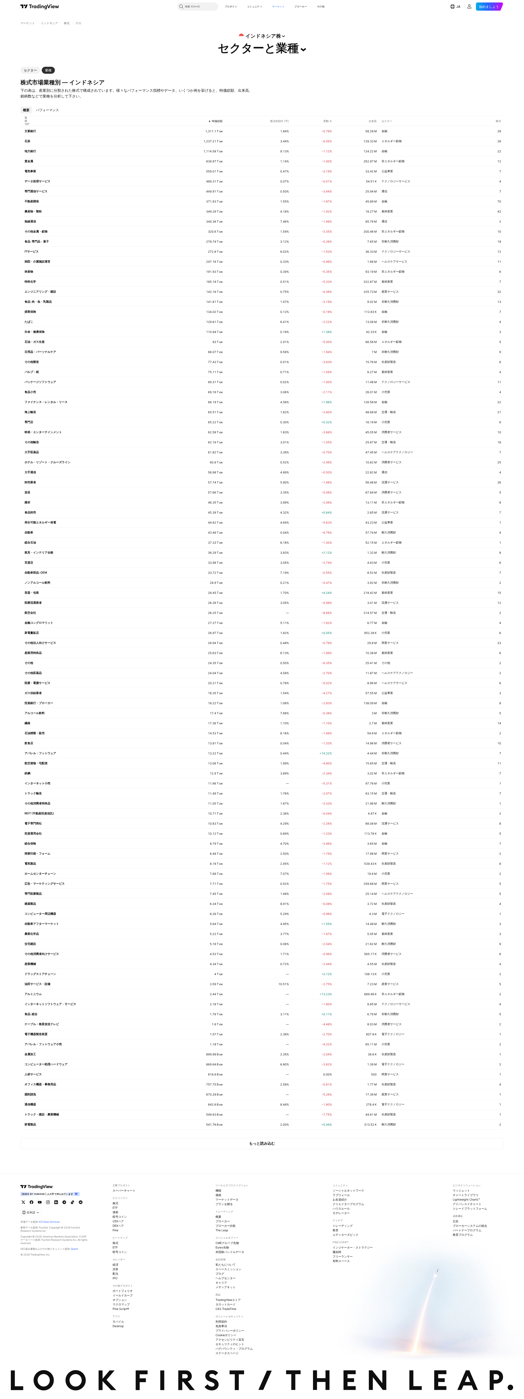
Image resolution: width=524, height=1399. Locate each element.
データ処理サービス (37, 181)
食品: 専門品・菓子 (37, 241)
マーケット (278, 6)
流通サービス (390, 482)
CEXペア (118, 1221)
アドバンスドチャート (467, 1204)
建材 (27, 502)
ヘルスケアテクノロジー (397, 452)
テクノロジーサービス (396, 181)
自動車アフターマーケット (42, 923)
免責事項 (221, 1326)
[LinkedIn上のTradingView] (56, 1202)
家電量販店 (32, 632)
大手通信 (30, 472)
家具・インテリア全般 (39, 552)
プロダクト (231, 6)
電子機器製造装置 (36, 1034)
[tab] (30, 70)
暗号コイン (120, 1216)
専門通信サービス (36, 191)
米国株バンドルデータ (230, 1252)
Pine (115, 1230)
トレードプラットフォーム (470, 1208)
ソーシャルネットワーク (348, 1190)
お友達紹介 (340, 1199)
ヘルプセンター (226, 1278)
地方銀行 (30, 151)
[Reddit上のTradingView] (81, 1202)
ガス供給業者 (33, 693)
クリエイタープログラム (348, 1204)
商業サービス (390, 642)
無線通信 (30, 221)
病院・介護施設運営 (37, 261)
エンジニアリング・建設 (40, 291)
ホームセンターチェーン (40, 873)
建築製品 (30, 903)
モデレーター (341, 1213)
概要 (218, 1216)
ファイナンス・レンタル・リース (46, 402)
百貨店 (29, 562)
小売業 (386, 392)
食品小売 (30, 392)
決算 (115, 1269)
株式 (115, 1203)
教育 (335, 1230)
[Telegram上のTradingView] (64, 1202)
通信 (384, 191)
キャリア (221, 1282)
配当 (115, 1273)
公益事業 (387, 171)
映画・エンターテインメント (43, 432)
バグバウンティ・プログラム (234, 1348)
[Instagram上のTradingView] (48, 1202)
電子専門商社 (33, 823)
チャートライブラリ (466, 1195)
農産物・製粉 (33, 211)
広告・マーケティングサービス (45, 883)
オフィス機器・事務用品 (40, 1084)
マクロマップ (121, 1304)
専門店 (29, 422)
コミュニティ (254, 6)
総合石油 (30, 542)
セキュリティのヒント (230, 1344)
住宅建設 (30, 943)
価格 (218, 1195)
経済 (115, 1264)
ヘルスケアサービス (394, 261)
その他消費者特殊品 (37, 803)
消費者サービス (392, 432)
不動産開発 (32, 201)
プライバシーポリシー (230, 1330)
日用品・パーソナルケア (40, 351)
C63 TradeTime (226, 1309)
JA (458, 7)
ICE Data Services (49, 1221)
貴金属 (29, 161)
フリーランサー (343, 1256)
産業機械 (30, 963)
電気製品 (30, 863)
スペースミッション (228, 1269)
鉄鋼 (27, 773)
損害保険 (30, 311)
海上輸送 (30, 412)
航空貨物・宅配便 (36, 763)
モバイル (118, 1321)
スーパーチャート (124, 1190)
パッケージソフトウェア (40, 382)
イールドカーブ (123, 1295)
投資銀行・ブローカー (39, 703)
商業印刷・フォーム (37, 853)
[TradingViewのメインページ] (39, 6)
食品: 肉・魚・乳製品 (38, 301)
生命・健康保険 (35, 331)
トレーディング (343, 1225)
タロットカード (226, 1304)
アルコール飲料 (35, 713)
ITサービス (32, 251)
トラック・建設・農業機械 (42, 1114)
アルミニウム (33, 994)
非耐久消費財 (390, 241)
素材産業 (387, 211)
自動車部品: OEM (36, 572)
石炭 (27, 141)
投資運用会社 (33, 833)
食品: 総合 (31, 1014)
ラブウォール (341, 1195)
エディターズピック (345, 1234)
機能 (218, 1190)
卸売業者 (30, 482)
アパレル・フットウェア (40, 753)
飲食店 (29, 743)
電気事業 (30, 171)
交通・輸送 (389, 412)
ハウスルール (341, 1208)
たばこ (29, 321)
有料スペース (341, 1261)
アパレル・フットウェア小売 (43, 1044)
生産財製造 (389, 361)
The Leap (222, 1230)
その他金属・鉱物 (36, 231)
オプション (120, 1300)
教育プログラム (463, 1234)
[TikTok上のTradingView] (72, 1202)
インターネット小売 (37, 783)
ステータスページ (227, 1353)
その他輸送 (32, 442)
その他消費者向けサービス (42, 953)
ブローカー (300, 6)
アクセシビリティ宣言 (230, 1339)
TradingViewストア (228, 1300)
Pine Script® (121, 1309)
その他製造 (32, 361)
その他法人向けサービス (40, 642)
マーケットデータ (227, 1199)
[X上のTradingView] (23, 1202)
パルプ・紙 (32, 372)
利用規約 (221, 1321)
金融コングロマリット (39, 622)
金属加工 (30, 1054)
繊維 (27, 723)
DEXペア (118, 1225)
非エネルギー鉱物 (393, 161)
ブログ (220, 1273)
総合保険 (30, 843)
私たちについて (226, 1264)
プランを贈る (224, 1204)
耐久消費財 (389, 532)
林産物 (29, 271)
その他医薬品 (33, 673)
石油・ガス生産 (35, 341)
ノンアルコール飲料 (37, 582)
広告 (455, 1221)
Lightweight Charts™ (466, 1199)
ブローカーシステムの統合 (470, 1225)
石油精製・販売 (35, 733)
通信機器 (30, 1104)
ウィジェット (461, 1190)
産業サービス (390, 291)
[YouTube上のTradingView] (40, 1202)
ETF (115, 1207)
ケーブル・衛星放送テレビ (42, 1024)
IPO (115, 1278)
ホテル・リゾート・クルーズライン (47, 462)
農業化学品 (32, 933)
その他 (320, 6)
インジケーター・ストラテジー (353, 1247)
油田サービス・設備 (37, 984)
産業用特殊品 (33, 652)
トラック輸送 (33, 793)
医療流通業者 (33, 602)
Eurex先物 (222, 1247)
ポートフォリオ (123, 1291)
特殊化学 (30, 281)
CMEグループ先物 (227, 1243)
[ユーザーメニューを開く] (469, 6)
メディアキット (226, 1287)
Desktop (118, 1326)
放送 (27, 492)
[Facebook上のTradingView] (31, 1202)
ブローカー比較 (226, 1225)
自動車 (29, 532)
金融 (384, 131)
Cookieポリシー (226, 1335)
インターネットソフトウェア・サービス (50, 1004)
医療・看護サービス (37, 683)
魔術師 (337, 1252)
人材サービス (33, 1074)
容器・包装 (32, 592)
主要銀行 (30, 131)
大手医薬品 (32, 452)
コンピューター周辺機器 (40, 913)
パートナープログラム (467, 1230)
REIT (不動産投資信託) (39, 813)
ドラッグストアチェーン (40, 974)
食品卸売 (30, 512)
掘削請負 (30, 1094)
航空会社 (30, 612)
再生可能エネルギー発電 (40, 522)
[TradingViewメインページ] (36, 1187)
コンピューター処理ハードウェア (46, 1064)
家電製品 (30, 1124)
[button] (240, 6)
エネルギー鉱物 (392, 141)
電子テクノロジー (393, 913)
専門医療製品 (33, 893)
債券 (115, 1212)
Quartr (74, 1248)
